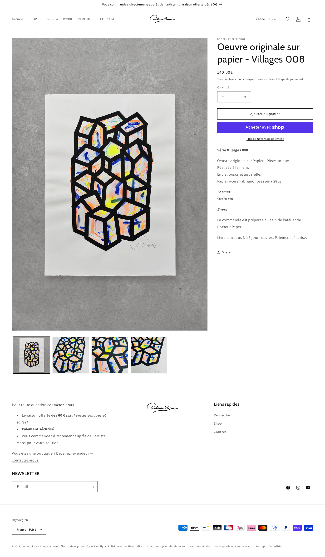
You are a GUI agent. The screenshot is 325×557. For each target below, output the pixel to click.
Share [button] (226, 252)
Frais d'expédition (249, 79)
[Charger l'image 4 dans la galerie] (149, 355)
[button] (34, 19)
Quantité (223, 87)
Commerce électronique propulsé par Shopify (75, 546)
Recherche (222, 415)
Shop (218, 423)
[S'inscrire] (92, 487)
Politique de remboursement (233, 546)
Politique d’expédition (269, 546)
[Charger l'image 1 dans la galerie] (31, 355)
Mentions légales (200, 546)
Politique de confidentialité (125, 546)
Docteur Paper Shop (34, 546)
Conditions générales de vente (166, 546)
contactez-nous (60, 404)
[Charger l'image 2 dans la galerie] (70, 355)
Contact (220, 432)
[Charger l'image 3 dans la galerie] (109, 355)
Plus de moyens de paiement (265, 138)
